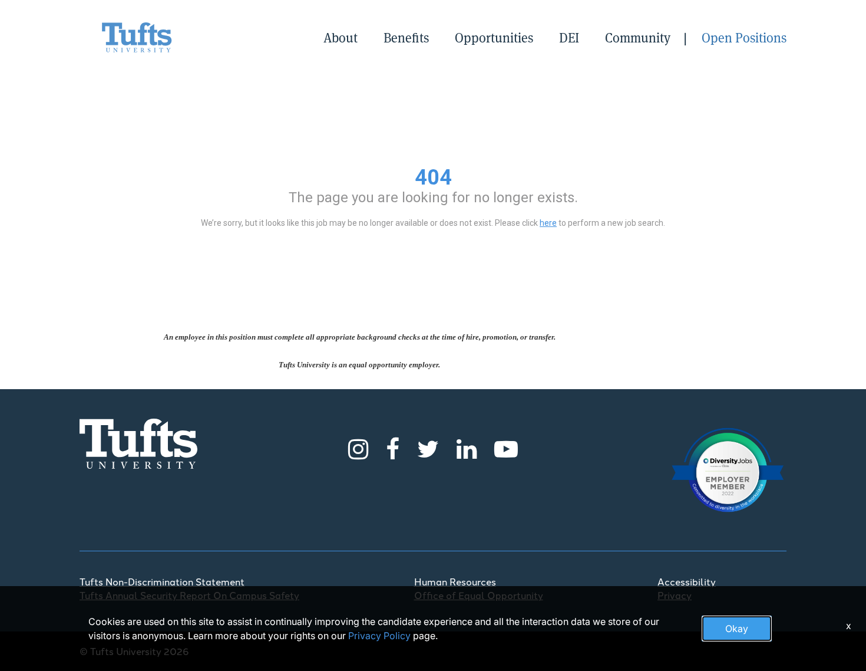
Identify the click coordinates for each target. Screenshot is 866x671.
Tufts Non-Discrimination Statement (162, 581)
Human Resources (455, 581)
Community (637, 37)
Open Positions (744, 37)
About (340, 37)
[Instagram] (358, 447)
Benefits (406, 37)
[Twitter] (428, 447)
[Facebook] (392, 447)
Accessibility (686, 581)
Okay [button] (736, 628)
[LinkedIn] (467, 447)
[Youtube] (506, 447)
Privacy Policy (379, 636)
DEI (569, 37)
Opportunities (494, 37)
